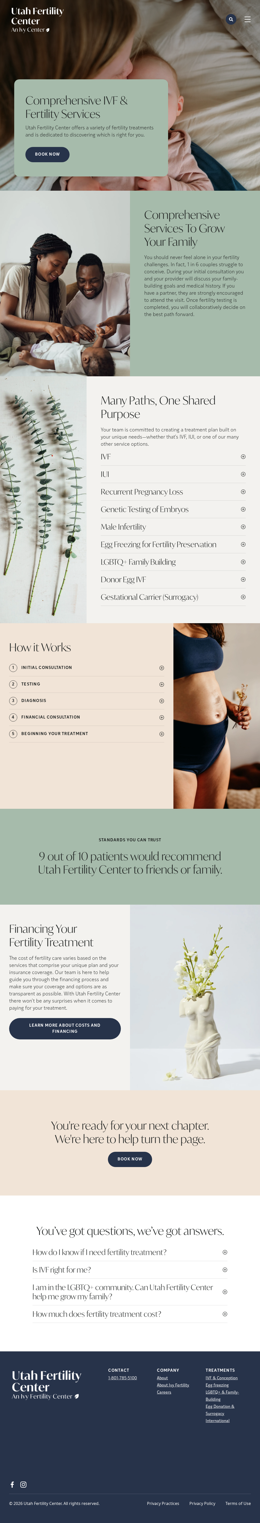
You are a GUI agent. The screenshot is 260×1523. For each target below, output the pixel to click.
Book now (47, 155)
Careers (164, 1393)
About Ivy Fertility (173, 1385)
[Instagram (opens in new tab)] (23, 1485)
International (218, 1421)
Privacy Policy (202, 1503)
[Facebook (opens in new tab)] (12, 1485)
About (162, 1378)
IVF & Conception (222, 1378)
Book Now (130, 1159)
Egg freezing (217, 1385)
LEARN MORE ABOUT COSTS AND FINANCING (65, 1029)
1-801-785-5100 (122, 1378)
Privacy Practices (163, 1503)
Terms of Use (238, 1503)
